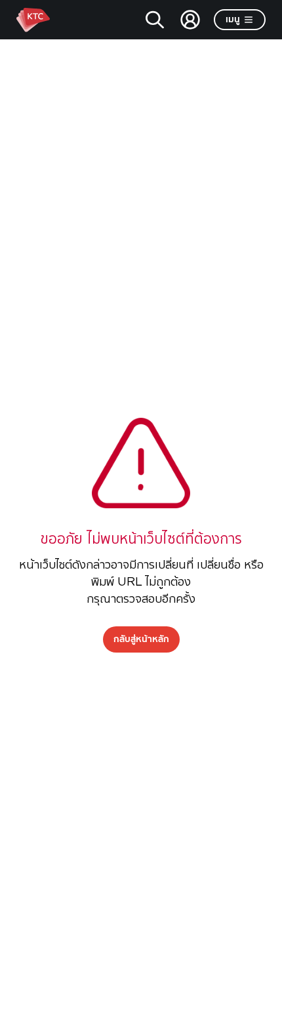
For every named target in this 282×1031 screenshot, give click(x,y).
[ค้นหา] (155, 19)
